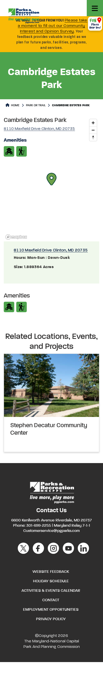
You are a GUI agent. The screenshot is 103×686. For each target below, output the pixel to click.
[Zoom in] (93, 122)
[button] (51, 179)
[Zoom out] (93, 130)
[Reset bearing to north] (93, 137)
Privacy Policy (51, 619)
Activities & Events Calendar (51, 591)
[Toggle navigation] (95, 8)
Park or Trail (36, 105)
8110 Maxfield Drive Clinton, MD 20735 (51, 250)
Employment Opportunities (50, 610)
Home (15, 105)
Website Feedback (50, 572)
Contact (50, 600)
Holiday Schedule (51, 581)
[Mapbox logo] (16, 237)
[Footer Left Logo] (52, 492)
